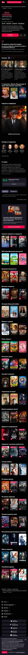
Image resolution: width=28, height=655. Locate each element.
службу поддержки (20, 652)
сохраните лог (19, 51)
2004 (5, 21)
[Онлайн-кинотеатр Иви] (3, 2)
